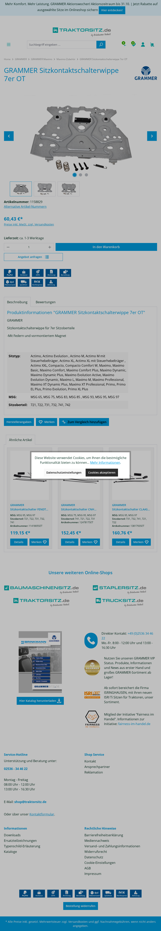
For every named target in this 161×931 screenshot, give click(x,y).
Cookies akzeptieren (101, 472)
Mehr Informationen (105, 462)
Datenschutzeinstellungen (63, 472)
